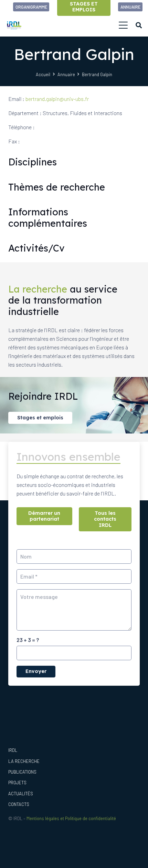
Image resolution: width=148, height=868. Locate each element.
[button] (123, 25)
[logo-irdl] (14, 25)
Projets (17, 782)
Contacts (18, 804)
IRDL (12, 750)
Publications (22, 772)
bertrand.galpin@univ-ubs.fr (57, 98)
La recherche (24, 761)
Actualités (20, 793)
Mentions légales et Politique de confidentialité (71, 818)
